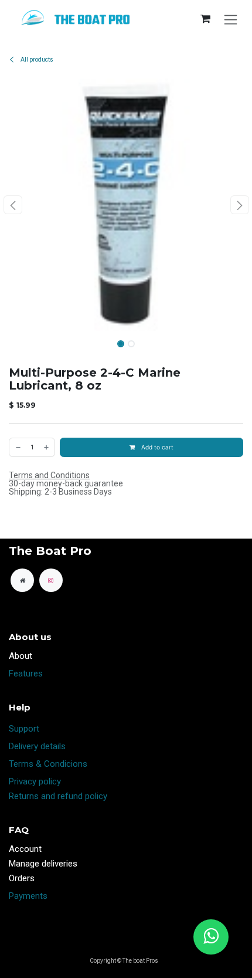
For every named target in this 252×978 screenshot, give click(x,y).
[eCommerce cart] (205, 19)
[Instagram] (51, 580)
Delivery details (37, 746)
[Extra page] (22, 580)
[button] (12, 204)
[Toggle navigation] (230, 19)
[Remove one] (17, 447)
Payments (28, 896)
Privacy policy (35, 781)
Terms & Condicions (48, 764)
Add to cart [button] (156, 447)
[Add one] (47, 447)
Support (24, 728)
